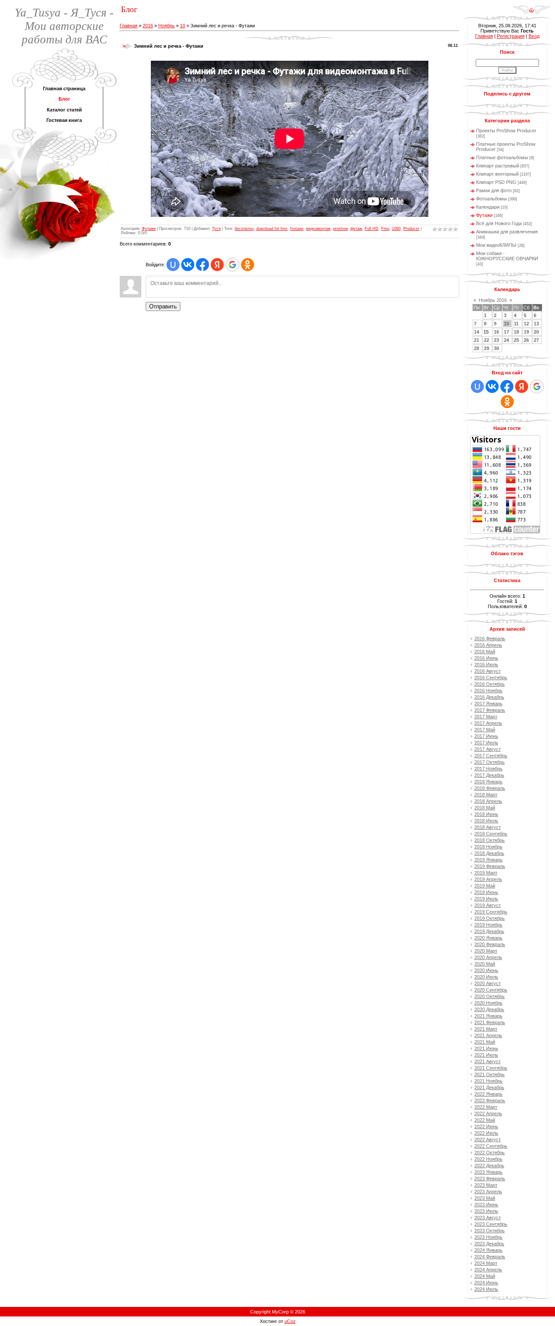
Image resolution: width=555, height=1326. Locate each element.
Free (385, 228)
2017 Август (487, 749)
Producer (411, 228)
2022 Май (484, 1120)
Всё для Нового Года (499, 223)
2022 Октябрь (489, 1152)
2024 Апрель (488, 1269)
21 (476, 340)
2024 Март (485, 1263)
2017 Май (484, 729)
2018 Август (487, 827)
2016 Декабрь (489, 697)
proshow (340, 228)
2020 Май (484, 963)
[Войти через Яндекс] (217, 264)
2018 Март (485, 794)
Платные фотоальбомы (502, 157)
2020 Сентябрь (490, 989)
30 (496, 348)
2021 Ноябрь (488, 1081)
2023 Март (485, 1185)
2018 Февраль (489, 788)
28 (476, 348)
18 (516, 331)
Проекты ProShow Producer (506, 130)
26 (526, 340)
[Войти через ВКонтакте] (187, 264)
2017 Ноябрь (488, 768)
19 (526, 331)
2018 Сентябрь (490, 833)
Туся (216, 228)
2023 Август (487, 1217)
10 (182, 25)
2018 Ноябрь (488, 846)
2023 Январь (488, 1172)
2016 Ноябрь (488, 690)
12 (526, 323)
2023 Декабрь (489, 1243)
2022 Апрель (488, 1113)
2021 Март (485, 1028)
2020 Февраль (489, 944)
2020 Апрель (488, 957)
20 (536, 331)
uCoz (290, 1321)
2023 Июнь (486, 1204)
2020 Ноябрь (488, 1002)
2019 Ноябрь (488, 924)
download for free (271, 228)
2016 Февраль (489, 638)
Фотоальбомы (491, 198)
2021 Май (484, 1041)
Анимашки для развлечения (507, 231)
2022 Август (487, 1139)
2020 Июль (486, 976)
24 (506, 340)
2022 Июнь (486, 1126)
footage (297, 228)
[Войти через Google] (232, 265)
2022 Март (485, 1107)
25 (516, 340)
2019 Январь (488, 859)
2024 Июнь (486, 1282)
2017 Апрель (488, 723)
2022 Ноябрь (488, 1159)
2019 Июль (486, 898)
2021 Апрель (488, 1035)
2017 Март (485, 716)
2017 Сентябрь (490, 755)
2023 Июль (486, 1211)
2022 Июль (486, 1133)
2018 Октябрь (489, 840)
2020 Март (485, 950)
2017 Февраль (489, 710)
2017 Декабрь (489, 775)
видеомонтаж (318, 228)
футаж (356, 228)
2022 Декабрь (489, 1165)
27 (536, 340)
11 (516, 323)
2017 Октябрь (489, 762)
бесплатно (244, 228)
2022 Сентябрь (490, 1146)
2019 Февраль (489, 866)
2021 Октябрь (489, 1074)
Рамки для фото (494, 190)
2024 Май (484, 1276)
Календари (488, 207)
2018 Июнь (486, 814)
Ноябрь (166, 25)
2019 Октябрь (489, 918)
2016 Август (487, 671)
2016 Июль (486, 664)
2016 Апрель (488, 645)
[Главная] (531, 7)
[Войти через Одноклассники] (247, 264)
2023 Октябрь (489, 1230)
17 (506, 331)
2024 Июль (486, 1289)
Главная (128, 25)
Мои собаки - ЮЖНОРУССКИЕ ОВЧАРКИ (507, 256)
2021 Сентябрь (490, 1068)
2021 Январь (488, 1015)
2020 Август (487, 983)
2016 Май (484, 651)
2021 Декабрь (489, 1087)
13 (536, 323)
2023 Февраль (489, 1178)
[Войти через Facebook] (202, 264)
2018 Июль (486, 820)
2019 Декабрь (489, 931)
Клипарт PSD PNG (496, 182)
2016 (148, 25)
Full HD (372, 228)
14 (476, 331)
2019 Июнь (486, 892)
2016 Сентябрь (490, 677)
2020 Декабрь (489, 1009)
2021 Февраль (489, 1022)
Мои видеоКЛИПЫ (496, 245)
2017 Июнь (486, 736)
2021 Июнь (486, 1048)
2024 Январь (488, 1250)
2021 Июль (486, 1055)
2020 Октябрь (489, 996)
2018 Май (484, 807)
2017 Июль (486, 742)
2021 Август (487, 1061)
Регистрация (511, 36)
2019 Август (487, 905)
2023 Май (484, 1198)
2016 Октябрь (489, 684)
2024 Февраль (489, 1256)
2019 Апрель (488, 879)
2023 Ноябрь (488, 1237)
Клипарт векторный (497, 174)
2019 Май (484, 885)
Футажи (149, 228)
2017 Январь (488, 703)
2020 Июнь (486, 970)
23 (496, 340)
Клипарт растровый (497, 165)
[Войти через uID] (173, 264)
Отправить (163, 306)
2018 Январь (488, 781)
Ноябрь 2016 (493, 300)
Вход (534, 36)
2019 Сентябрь (490, 911)
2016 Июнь (486, 658)
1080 (396, 228)
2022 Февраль (489, 1100)
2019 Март (485, 872)
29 (486, 348)
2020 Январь (488, 937)
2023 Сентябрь (490, 1224)
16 (496, 331)
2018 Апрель (488, 801)
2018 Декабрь (489, 853)
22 (486, 340)
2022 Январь (488, 1094)
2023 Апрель (488, 1191)
